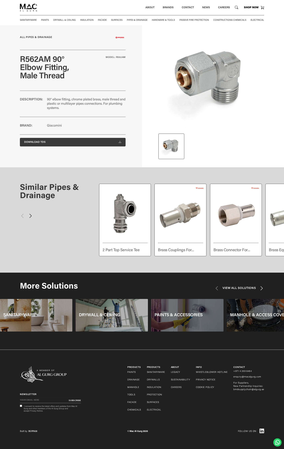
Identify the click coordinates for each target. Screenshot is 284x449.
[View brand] (120, 37)
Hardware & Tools (163, 20)
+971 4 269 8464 (242, 371)
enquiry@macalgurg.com (247, 377)
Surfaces (116, 20)
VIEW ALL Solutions (239, 288)
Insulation (87, 20)
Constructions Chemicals (229, 20)
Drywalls (153, 380)
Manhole (133, 387)
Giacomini (54, 125)
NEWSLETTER (28, 394)
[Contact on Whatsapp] (277, 442)
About (149, 7)
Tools (131, 395)
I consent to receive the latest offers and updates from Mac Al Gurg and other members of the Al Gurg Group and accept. (50, 408)
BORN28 (32, 431)
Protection (154, 395)
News (206, 7)
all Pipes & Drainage (36, 37)
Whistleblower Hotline (212, 372)
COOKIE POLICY (205, 387)
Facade (102, 20)
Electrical (257, 20)
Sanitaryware (28, 20)
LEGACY (175, 372)
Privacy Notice (36, 411)
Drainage (133, 380)
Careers (224, 7)
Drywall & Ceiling (64, 20)
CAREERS (176, 387)
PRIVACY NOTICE (205, 380)
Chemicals (134, 410)
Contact (188, 7)
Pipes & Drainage (137, 20)
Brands (168, 7)
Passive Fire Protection (194, 20)
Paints (45, 20)
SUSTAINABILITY (180, 380)
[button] (30, 215)
